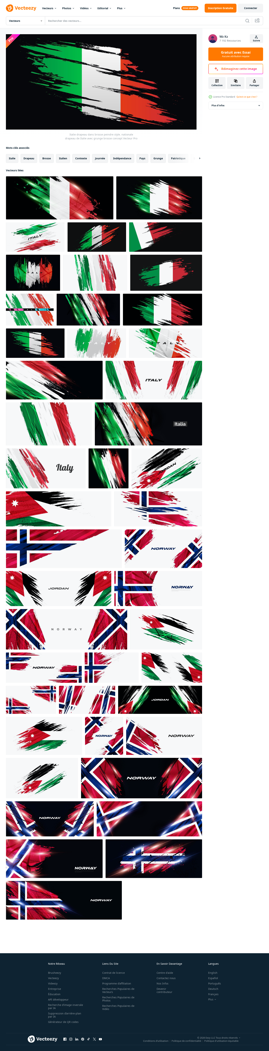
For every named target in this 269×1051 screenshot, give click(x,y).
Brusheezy (54, 972)
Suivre (256, 40)
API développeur (58, 999)
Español (213, 978)
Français (213, 994)
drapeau (28, 158)
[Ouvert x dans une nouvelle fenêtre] (94, 1039)
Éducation (54, 994)
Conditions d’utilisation (155, 1040)
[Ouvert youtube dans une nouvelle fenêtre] (100, 1039)
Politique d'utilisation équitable (221, 1040)
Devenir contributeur (164, 990)
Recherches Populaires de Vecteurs (118, 990)
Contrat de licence (113, 972)
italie (12, 158)
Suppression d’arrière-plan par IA (64, 1015)
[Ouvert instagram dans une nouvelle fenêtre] (70, 1039)
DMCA (106, 978)
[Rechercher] (247, 20)
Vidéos (84, 8)
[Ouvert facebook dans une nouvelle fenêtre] (64, 1039)
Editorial (102, 8)
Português (214, 983)
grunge (158, 158)
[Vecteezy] (21, 8)
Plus (119, 8)
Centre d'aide (165, 972)
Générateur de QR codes (63, 1022)
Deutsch (213, 989)
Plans (176, 8)
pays (142, 158)
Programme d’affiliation (116, 983)
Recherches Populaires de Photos (118, 999)
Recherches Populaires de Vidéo (118, 1007)
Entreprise (54, 989)
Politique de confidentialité (186, 1040)
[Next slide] (196, 158)
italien (63, 158)
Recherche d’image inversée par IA (65, 1006)
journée (100, 158)
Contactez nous (166, 978)
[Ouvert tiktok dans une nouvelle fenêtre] (88, 1039)
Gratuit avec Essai (236, 54)
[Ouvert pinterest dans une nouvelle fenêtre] (82, 1039)
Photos (66, 8)
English (212, 972)
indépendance (122, 158)
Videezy (52, 983)
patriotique (178, 158)
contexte (81, 158)
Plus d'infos (218, 105)
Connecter (250, 8)
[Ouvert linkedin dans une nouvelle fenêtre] (76, 1039)
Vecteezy (53, 978)
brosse (46, 158)
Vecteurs (47, 8)
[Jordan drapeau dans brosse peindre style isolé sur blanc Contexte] (42, 778)
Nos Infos (162, 983)
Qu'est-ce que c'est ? (246, 96)
